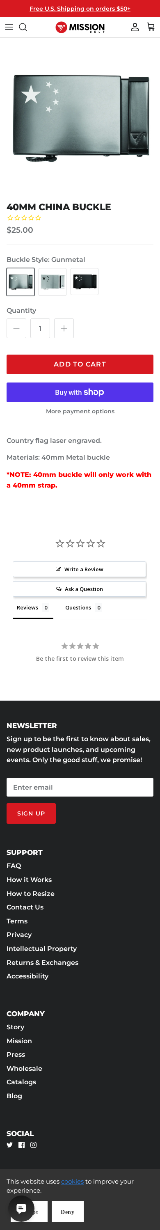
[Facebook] (21, 1145)
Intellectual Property (42, 949)
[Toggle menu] (9, 27)
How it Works (29, 880)
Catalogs (21, 1082)
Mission (19, 1041)
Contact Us (25, 907)
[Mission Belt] (80, 27)
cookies (72, 1181)
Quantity (21, 310)
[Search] (27, 27)
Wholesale (24, 1068)
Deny (68, 1212)
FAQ (14, 866)
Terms (17, 921)
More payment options (80, 411)
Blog (14, 1096)
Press (16, 1054)
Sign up (31, 813)
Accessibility (27, 976)
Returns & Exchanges (42, 963)
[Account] (133, 27)
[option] (80, 118)
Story (15, 1027)
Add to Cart (80, 364)
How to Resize (31, 894)
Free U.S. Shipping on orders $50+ (80, 8)
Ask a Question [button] (84, 589)
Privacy (19, 935)
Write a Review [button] (83, 569)
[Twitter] (10, 1145)
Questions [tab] (78, 607)
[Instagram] (33, 1145)
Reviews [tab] (27, 607)
